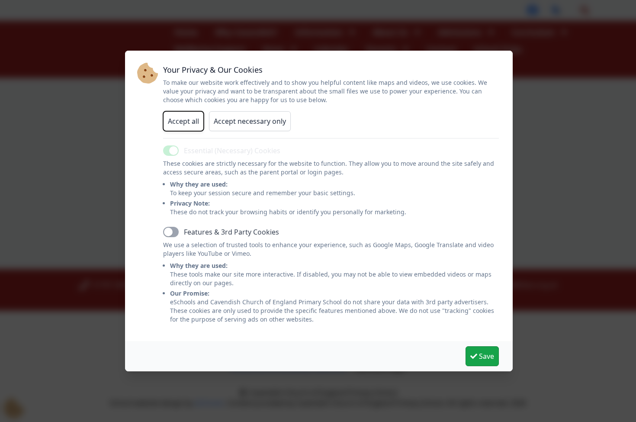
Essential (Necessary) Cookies (232, 150)
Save (485, 356)
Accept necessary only (250, 121)
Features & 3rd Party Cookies (231, 232)
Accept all (183, 121)
